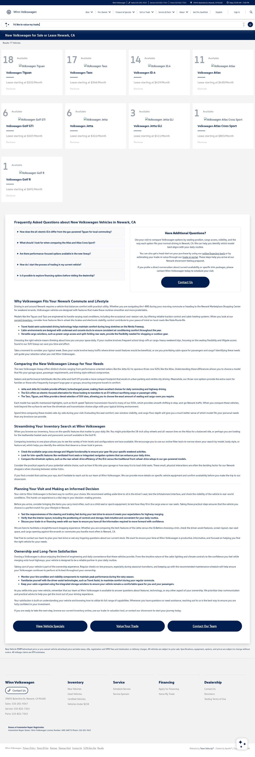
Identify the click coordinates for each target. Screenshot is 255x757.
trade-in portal (190, 257)
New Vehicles (74, 688)
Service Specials (121, 693)
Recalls (100, 748)
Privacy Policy (29, 748)
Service (119, 682)
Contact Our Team (205, 626)
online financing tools (213, 253)
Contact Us (185, 282)
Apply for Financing (169, 688)
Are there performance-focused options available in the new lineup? (55, 253)
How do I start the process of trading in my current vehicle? (50, 264)
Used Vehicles (75, 693)
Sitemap (53, 748)
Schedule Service (121, 688)
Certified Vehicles (77, 698)
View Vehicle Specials (50, 626)
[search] (251, 12)
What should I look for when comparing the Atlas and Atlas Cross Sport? (57, 242)
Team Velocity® (207, 748)
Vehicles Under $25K (78, 703)
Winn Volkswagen (13, 748)
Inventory (76, 682)
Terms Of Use (43, 748)
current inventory (23, 320)
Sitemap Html (65, 748)
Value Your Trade (127, 626)
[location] (191, 3)
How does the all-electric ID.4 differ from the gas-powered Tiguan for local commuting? (66, 231)
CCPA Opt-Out (89, 748)
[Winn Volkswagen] (21, 12)
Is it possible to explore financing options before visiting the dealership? (57, 275)
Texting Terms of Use (215, 698)
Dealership (213, 682)
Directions (209, 693)
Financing (166, 682)
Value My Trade (167, 693)
